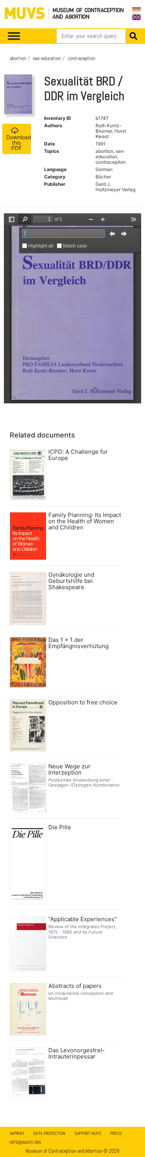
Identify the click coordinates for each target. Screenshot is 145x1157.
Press (116, 1133)
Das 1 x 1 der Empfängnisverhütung (78, 643)
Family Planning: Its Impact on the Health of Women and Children (84, 521)
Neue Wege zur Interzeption (69, 769)
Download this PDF (18, 142)
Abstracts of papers (75, 986)
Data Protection (49, 1133)
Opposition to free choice (83, 702)
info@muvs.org (25, 1142)
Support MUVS (87, 1133)
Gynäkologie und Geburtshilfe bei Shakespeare (71, 581)
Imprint (17, 1133)
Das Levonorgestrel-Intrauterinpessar (76, 1053)
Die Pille (59, 827)
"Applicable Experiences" (82, 919)
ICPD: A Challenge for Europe (78, 455)
